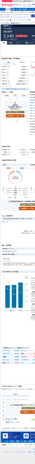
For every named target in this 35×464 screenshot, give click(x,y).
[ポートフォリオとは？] (11, 20)
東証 (8, 62)
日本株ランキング (14, 12)
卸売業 (9, 28)
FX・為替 (18, 9)
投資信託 (25, 9)
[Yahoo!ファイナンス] (11, 4)
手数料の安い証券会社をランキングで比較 (15, 89)
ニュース (31, 9)
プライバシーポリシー (9, 452)
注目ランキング (24, 12)
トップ (3, 9)
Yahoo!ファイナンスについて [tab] (14, 444)
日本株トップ (4, 12)
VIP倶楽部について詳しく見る (15, 115)
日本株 (8, 9)
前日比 (15, 394)
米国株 (13, 9)
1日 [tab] (32, 75)
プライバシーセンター (21, 452)
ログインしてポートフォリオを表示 (22, 19)
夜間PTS (22, 62)
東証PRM (5, 25)
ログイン (25, 6)
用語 (9, 66)
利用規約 (29, 452)
